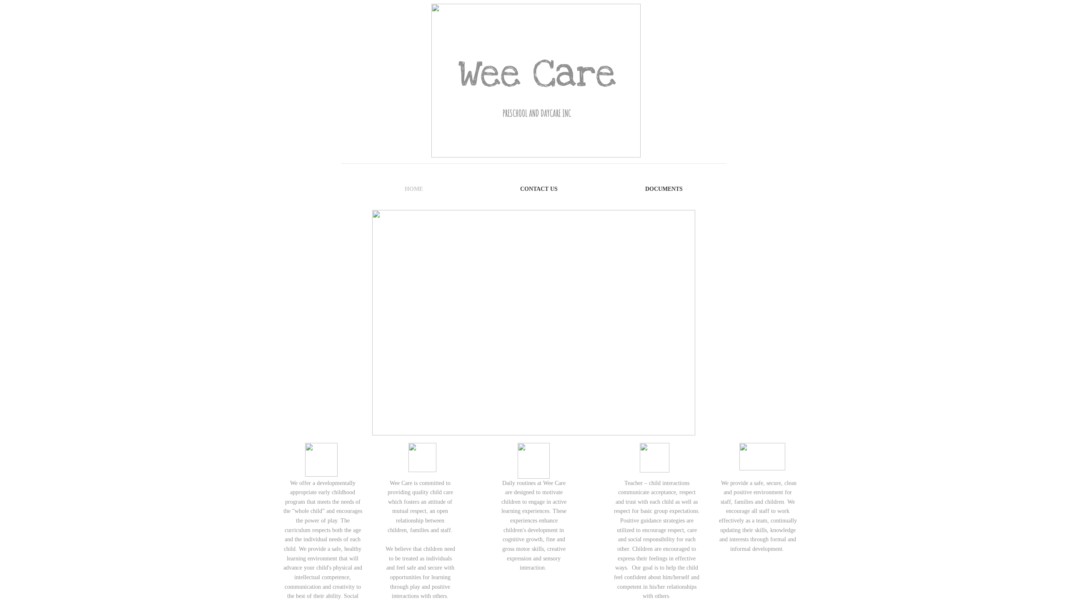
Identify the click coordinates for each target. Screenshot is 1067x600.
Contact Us (539, 189)
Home (414, 189)
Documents (664, 189)
